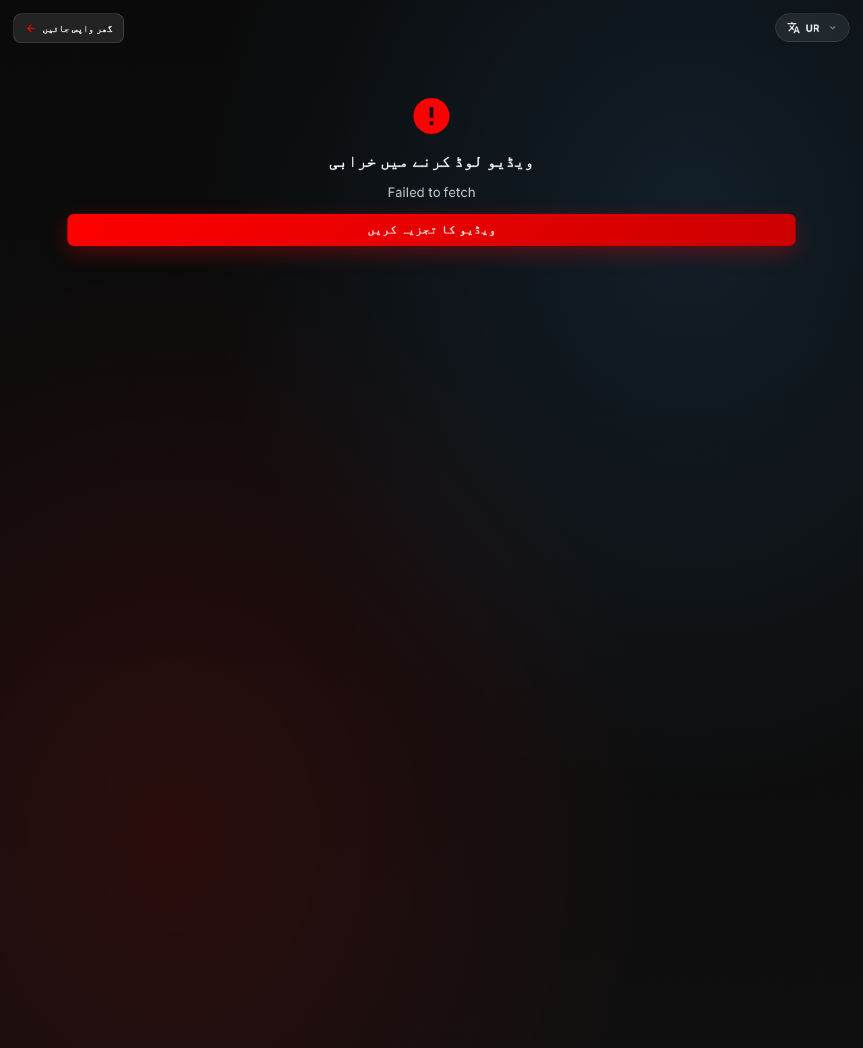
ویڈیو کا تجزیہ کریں (431, 229)
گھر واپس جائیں (77, 28)
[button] (812, 27)
